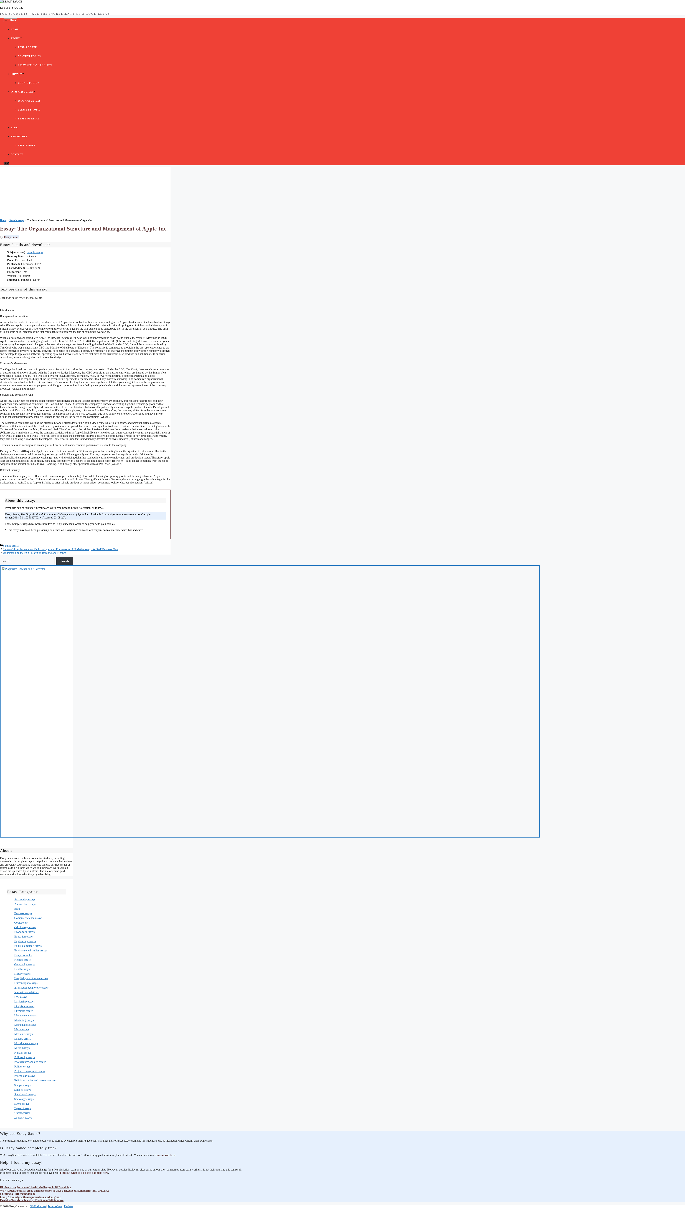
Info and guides (22, 92)
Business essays (23, 913)
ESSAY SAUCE (11, 7)
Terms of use (27, 47)
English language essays (28, 945)
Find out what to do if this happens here (84, 1172)
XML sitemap (38, 1206)
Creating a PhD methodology (17, 1193)
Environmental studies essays (30, 950)
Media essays (21, 1029)
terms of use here (165, 1155)
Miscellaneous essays (26, 1043)
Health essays (22, 969)
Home (15, 29)
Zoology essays (23, 1117)
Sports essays (21, 1103)
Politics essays (22, 1066)
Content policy (29, 56)
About (15, 38)
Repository (19, 136)
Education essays (24, 936)
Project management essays (29, 1071)
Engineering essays (25, 941)
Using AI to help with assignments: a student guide (30, 1197)
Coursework (21, 922)
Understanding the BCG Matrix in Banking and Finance (34, 552)
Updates (68, 1206)
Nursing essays (22, 1052)
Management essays (25, 1015)
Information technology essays (31, 987)
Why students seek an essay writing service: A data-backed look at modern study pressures (54, 1190)
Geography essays (24, 964)
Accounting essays (24, 899)
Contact (17, 154)
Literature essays (23, 1010)
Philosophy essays (24, 1057)
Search (64, 561)
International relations (26, 992)
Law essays (20, 996)
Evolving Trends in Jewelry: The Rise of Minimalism (32, 1200)
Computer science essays (28, 917)
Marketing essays (24, 1020)
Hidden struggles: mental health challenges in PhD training (35, 1187)
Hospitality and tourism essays (31, 978)
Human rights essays (25, 982)
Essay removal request (35, 65)
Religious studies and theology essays (35, 1080)
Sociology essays (24, 1099)
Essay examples (23, 955)
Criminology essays (25, 927)
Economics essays (24, 931)
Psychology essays (24, 1075)
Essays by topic (29, 109)
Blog (14, 127)
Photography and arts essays (30, 1061)
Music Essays (22, 1047)
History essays (22, 973)
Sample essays (35, 252)
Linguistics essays (24, 1006)
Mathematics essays (25, 1024)
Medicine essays (23, 1034)
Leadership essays (24, 1001)
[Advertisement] (85, 192)
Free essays (26, 145)
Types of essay (28, 118)
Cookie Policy (28, 83)
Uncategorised (22, 1112)
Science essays (22, 1089)
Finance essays (22, 959)
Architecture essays (25, 904)
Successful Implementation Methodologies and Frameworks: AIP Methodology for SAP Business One (60, 549)
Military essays (22, 1038)
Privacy (16, 74)
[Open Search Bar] (6, 163)
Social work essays (25, 1094)
